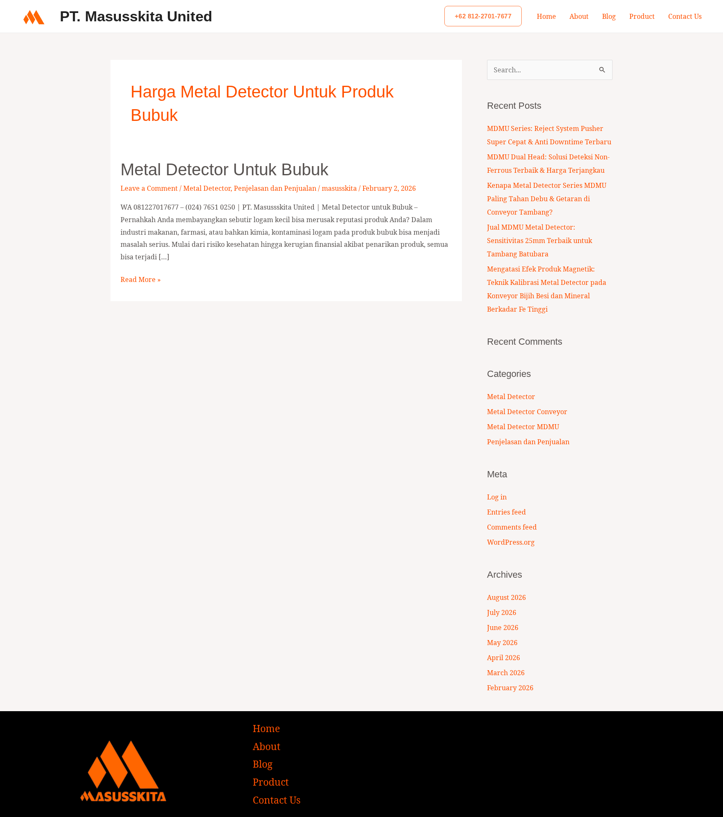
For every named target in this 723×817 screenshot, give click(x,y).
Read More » (140, 279)
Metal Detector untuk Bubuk (224, 169)
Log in (497, 497)
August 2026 (506, 597)
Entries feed (506, 512)
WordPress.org (511, 542)
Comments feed (512, 527)
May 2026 (502, 642)
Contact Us (685, 16)
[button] (483, 16)
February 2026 (510, 687)
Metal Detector (207, 188)
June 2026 (502, 627)
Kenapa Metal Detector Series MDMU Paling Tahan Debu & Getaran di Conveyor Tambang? (546, 199)
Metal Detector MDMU (523, 426)
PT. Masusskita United (136, 16)
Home (546, 16)
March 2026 (506, 672)
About (579, 16)
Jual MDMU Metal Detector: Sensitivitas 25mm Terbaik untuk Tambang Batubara (539, 241)
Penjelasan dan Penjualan (275, 188)
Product (642, 16)
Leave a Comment (149, 188)
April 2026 (503, 657)
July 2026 (501, 612)
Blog (609, 16)
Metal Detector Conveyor (527, 411)
